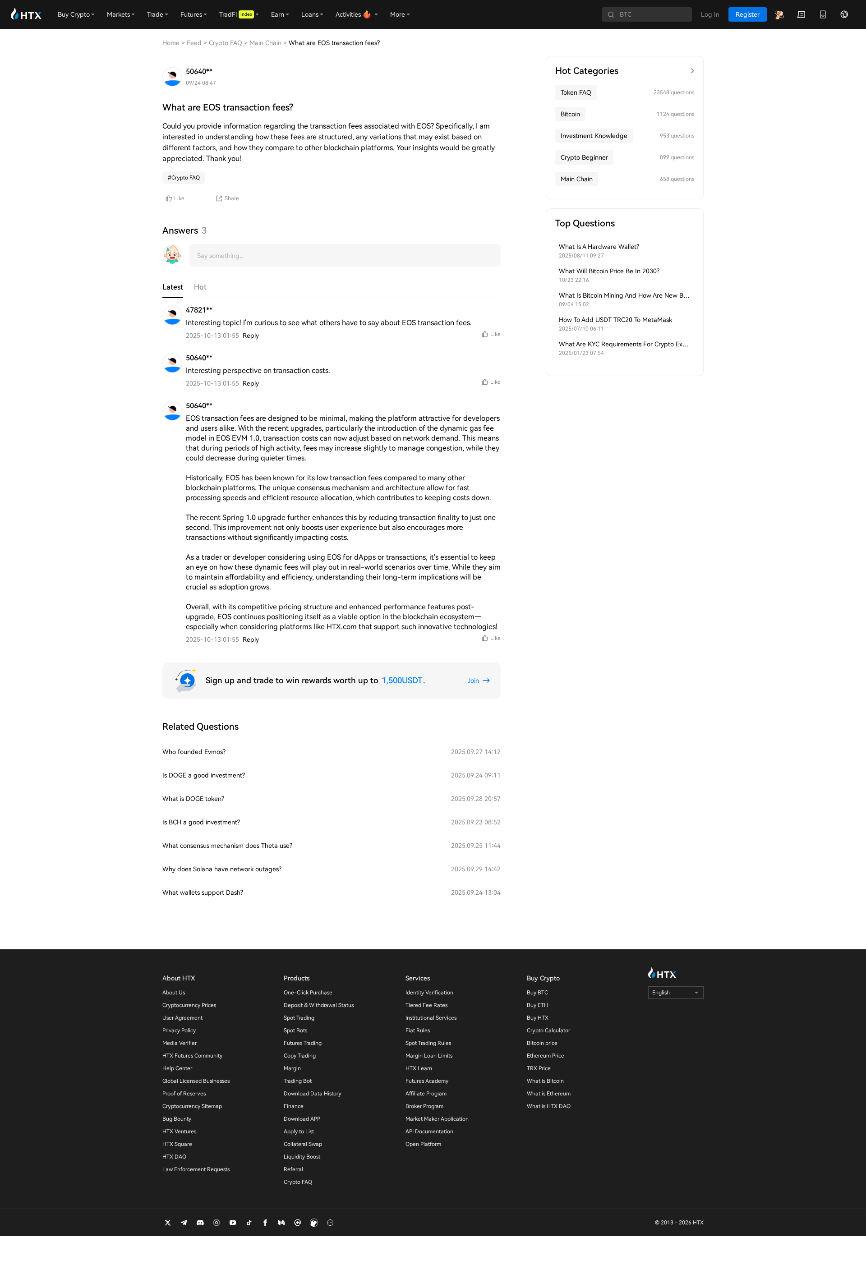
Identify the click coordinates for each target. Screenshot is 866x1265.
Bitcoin (570, 114)
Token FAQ (576, 92)
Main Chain (577, 179)
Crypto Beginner (584, 157)
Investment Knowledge (594, 135)
